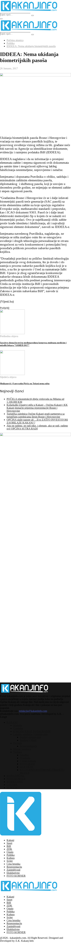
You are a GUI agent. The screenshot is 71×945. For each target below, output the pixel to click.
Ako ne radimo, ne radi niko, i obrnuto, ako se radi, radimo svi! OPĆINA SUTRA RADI (37, 427)
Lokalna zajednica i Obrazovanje (30, 734)
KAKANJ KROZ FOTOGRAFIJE (32, 731)
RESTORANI (27, 764)
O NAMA (12, 784)
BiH (9, 846)
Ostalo (10, 852)
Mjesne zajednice (22, 749)
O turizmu (25, 758)
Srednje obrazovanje (30, 737)
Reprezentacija (14, 866)
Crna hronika (13, 863)
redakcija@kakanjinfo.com (33, 710)
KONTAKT (13, 787)
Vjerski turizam (28, 761)
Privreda (17, 743)
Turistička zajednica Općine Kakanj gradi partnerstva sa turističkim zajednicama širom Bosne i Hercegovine (36, 415)
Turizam (17, 752)
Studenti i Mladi (28, 740)
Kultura (11, 858)
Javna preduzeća (28, 746)
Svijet (10, 861)
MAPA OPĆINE (15, 775)
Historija (17, 725)
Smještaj (24, 755)
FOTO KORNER (16, 778)
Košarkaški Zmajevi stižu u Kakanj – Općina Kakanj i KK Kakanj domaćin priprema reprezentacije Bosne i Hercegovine (37, 407)
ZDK (9, 849)
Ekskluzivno (13, 872)
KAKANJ (12, 722)
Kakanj (10, 840)
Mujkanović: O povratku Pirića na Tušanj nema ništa (25, 383)
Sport (9, 843)
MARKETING (15, 781)
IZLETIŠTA (26, 766)
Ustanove (18, 728)
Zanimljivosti (13, 869)
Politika (11, 855)
